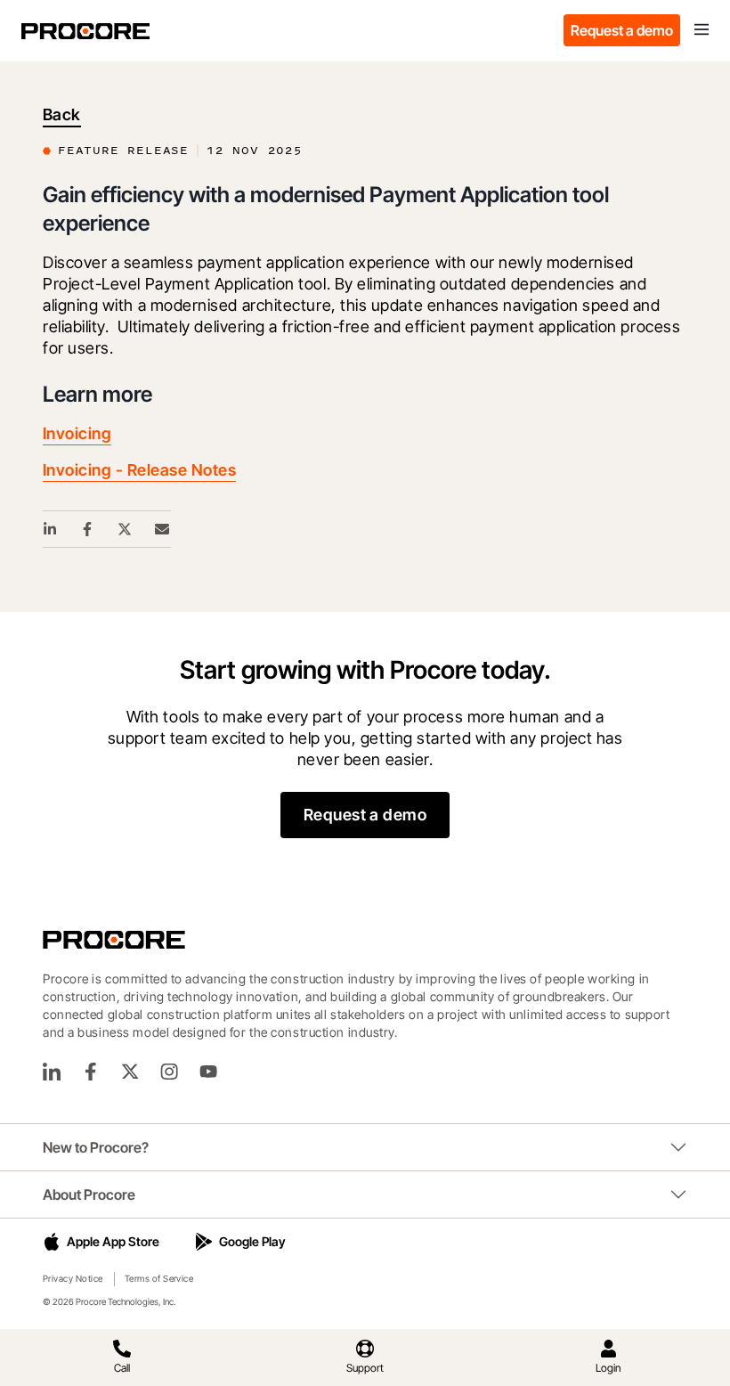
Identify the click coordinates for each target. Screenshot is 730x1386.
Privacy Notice (73, 1278)
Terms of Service (159, 1278)
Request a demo (622, 30)
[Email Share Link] (163, 529)
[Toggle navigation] (701, 30)
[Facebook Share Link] (88, 529)
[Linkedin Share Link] (51, 529)
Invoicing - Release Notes (139, 470)
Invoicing (77, 433)
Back (62, 114)
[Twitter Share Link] (126, 529)
